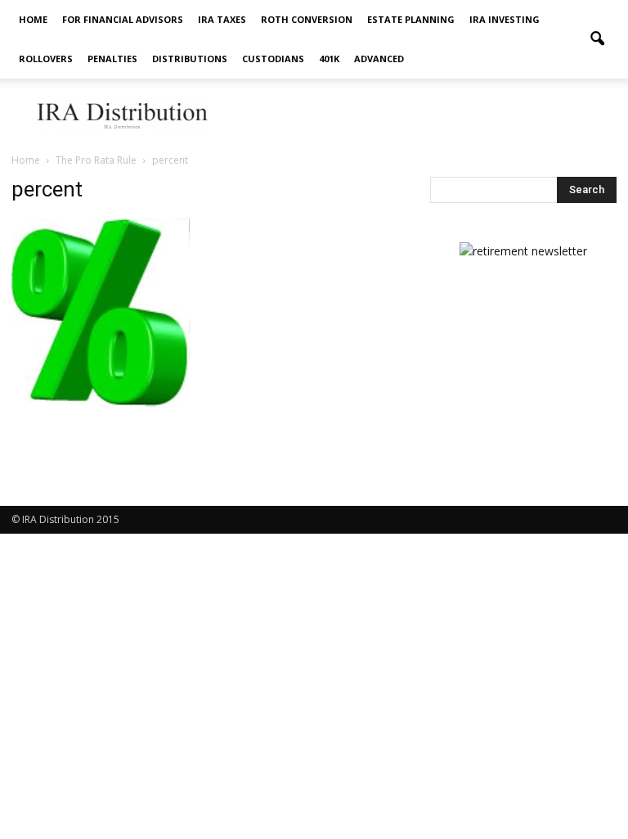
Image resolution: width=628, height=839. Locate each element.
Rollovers (46, 58)
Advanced (379, 58)
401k (329, 58)
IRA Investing (504, 19)
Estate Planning (411, 19)
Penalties (112, 58)
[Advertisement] (424, 114)
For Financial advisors (122, 19)
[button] (597, 39)
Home (33, 19)
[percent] (100, 403)
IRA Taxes (222, 19)
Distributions (189, 58)
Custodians (273, 58)
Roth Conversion (306, 19)
